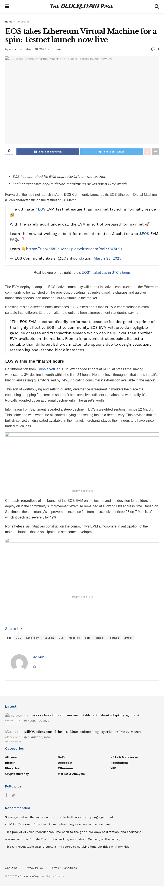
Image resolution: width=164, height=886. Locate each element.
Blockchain (13, 768)
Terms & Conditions (63, 868)
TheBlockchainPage (27, 876)
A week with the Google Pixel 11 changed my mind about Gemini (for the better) (62, 839)
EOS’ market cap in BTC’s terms (106, 272)
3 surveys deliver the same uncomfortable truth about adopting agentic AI (82, 715)
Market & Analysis (71, 773)
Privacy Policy (34, 868)
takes (99, 637)
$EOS (144, 234)
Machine (74, 637)
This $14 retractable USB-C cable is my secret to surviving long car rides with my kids (67, 846)
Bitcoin (10, 762)
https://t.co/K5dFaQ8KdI (48, 249)
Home (9, 21)
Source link (13, 629)
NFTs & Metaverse (124, 757)
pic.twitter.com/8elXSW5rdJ (96, 249)
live (61, 637)
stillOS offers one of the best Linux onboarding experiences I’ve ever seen (82, 732)
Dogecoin (65, 762)
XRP (113, 768)
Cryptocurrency (17, 773)
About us (11, 868)
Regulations (119, 762)
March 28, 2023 (35, 49)
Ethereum (22, 21)
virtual (128, 637)
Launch (49, 637)
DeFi (61, 757)
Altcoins (11, 757)
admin (13, 49)
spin (88, 637)
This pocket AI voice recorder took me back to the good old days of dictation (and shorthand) (74, 832)
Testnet (113, 637)
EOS (18, 637)
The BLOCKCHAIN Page (81, 6)
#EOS (40, 209)
